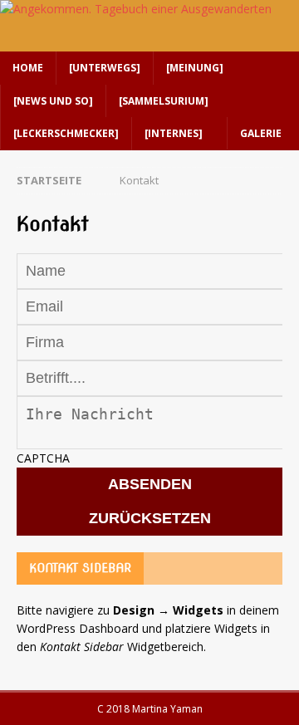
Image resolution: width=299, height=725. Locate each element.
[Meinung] (194, 68)
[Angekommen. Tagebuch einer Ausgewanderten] (136, 9)
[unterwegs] (104, 68)
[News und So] (53, 101)
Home (27, 68)
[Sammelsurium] (163, 101)
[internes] (174, 133)
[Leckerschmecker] (66, 133)
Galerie (261, 133)
